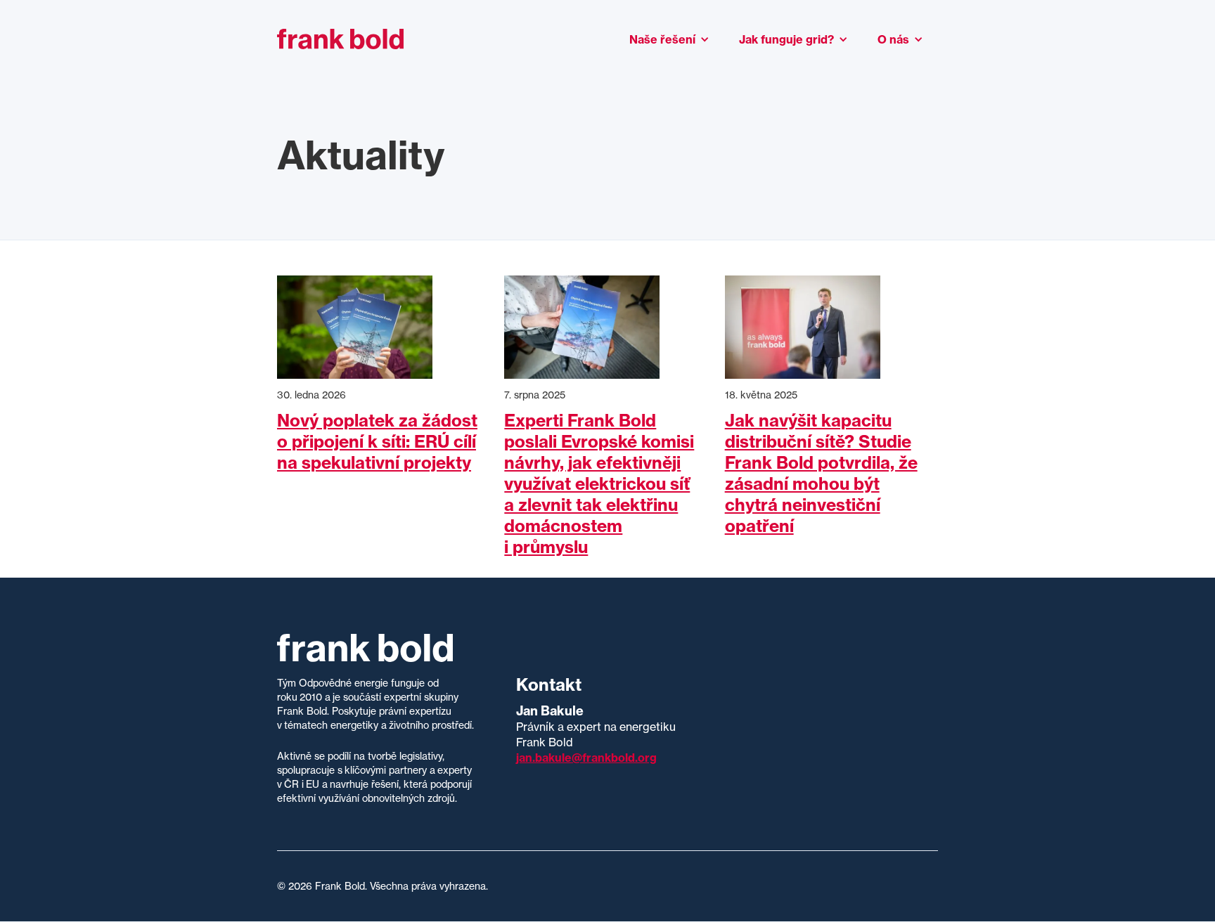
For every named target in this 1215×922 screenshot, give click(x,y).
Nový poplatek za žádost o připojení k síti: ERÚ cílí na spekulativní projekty (377, 441)
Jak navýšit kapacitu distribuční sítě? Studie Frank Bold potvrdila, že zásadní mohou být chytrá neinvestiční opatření (821, 473)
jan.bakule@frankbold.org (586, 758)
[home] (340, 39)
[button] (669, 39)
